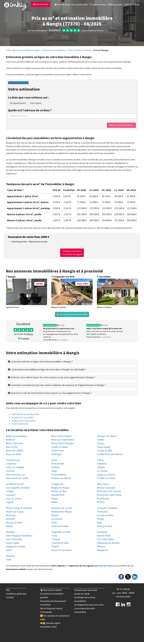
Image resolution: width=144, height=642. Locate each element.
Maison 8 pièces (58, 307)
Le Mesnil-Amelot (15, 484)
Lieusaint (10, 495)
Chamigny (56, 454)
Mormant (11, 515)
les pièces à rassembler (23, 417)
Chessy (100, 443)
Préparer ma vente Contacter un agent (72, 253)
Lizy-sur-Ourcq (13, 498)
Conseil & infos (80, 4)
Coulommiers (13, 460)
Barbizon (10, 439)
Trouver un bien (99, 4)
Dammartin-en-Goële (17, 478)
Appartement (12, 307)
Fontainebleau (58, 474)
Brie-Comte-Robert (61, 436)
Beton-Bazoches (14, 443)
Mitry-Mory (103, 484)
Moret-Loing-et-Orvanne (19, 508)
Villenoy (101, 546)
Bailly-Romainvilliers (16, 436)
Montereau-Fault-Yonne (109, 495)
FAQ (8, 590)
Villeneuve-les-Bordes (108, 543)
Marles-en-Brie (59, 491)
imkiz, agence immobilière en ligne (23, 50)
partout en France (104, 565)
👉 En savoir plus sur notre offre (72, 314)
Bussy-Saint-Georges (62, 443)
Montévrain (103, 498)
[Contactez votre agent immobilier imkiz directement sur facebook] (118, 605)
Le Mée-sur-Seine (106, 478)
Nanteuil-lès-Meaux (61, 511)
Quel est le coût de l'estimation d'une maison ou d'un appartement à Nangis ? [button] (51, 393)
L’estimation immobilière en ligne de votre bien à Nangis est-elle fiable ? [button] (48, 369)
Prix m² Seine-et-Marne (79, 50)
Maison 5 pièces (104, 307)
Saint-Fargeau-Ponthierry (19, 535)
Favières (55, 467)
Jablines (101, 467)
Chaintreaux (57, 450)
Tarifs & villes (63, 4)
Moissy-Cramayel (106, 488)
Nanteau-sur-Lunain (61, 508)
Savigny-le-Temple (15, 546)
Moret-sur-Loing (14, 511)
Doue (54, 460)
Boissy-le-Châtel (14, 450)
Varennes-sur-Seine (61, 550)
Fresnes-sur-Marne (61, 478)
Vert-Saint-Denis (105, 539)
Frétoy (100, 460)
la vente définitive (20, 423)
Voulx (9, 559)
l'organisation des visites (24, 420)
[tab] (72, 362)
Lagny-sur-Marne (106, 474)
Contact (10, 597)
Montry (100, 502)
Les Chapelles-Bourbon (18, 488)
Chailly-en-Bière (59, 447)
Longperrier (57, 484)
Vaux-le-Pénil (104, 535)
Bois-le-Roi (12, 447)
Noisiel (54, 515)
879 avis (29, 334)
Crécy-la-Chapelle (15, 467)
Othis (54, 522)
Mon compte (116, 4)
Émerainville (57, 463)
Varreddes (102, 532)
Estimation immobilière (54, 50)
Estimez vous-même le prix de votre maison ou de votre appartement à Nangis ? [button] (52, 377)
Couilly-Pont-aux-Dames (109, 454)
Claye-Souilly (103, 447)
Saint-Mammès (14, 539)
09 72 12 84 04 (132, 4)
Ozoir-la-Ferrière (60, 526)
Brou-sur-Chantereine (62, 439)
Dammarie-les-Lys (15, 474)
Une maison (36, 103)
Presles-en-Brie (105, 515)
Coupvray (11, 463)
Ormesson (56, 519)
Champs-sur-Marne (107, 436)
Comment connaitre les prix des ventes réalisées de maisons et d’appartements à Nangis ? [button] (58, 385)
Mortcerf (10, 519)
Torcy (54, 535)
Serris (9, 550)
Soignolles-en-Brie (61, 532)
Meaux (54, 498)
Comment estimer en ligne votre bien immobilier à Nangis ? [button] (41, 361)
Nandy (9, 526)
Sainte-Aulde (12, 543)
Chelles (100, 439)
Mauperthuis (57, 495)
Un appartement (18, 103)
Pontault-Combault (107, 508)
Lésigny (10, 491)
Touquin (55, 539)
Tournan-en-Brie (59, 543)
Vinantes (10, 556)
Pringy (100, 519)
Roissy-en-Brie (104, 526)
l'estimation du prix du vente (25, 414)
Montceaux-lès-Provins (109, 491)
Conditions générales (16, 593)
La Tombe (102, 471)
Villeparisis (102, 550)
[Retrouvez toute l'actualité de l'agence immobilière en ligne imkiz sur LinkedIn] (123, 605)
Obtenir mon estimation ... (121, 125)
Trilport (55, 546)
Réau (99, 522)
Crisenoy (10, 471)
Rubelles (10, 532)
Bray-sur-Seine (13, 454)
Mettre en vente (40, 4)
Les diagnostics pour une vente (89, 604)
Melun (54, 502)
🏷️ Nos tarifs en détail (51, 590)
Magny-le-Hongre (60, 488)
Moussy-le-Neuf (14, 522)
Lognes (10, 502)
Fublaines (102, 463)
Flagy (54, 471)
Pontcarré (102, 511)
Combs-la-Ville (104, 450)
